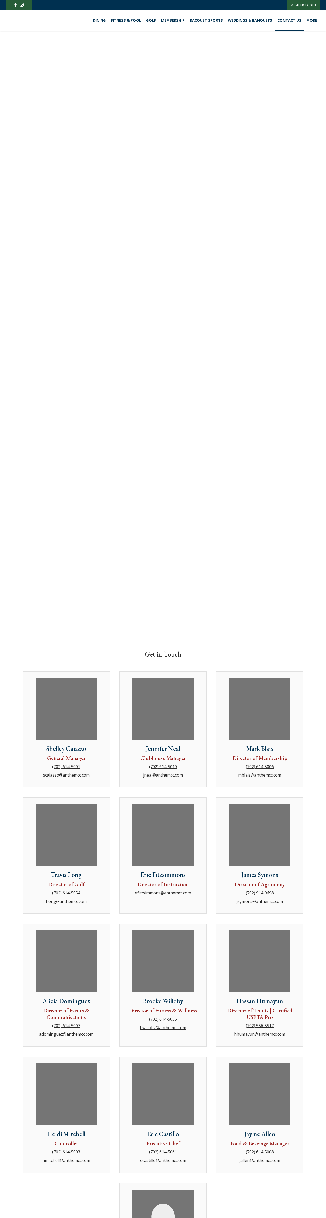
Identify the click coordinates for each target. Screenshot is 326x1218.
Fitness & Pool (126, 20)
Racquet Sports (206, 20)
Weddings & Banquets (250, 20)
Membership (173, 20)
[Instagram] (23, 5)
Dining (99, 20)
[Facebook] (17, 5)
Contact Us (289, 20)
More (311, 20)
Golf (151, 20)
